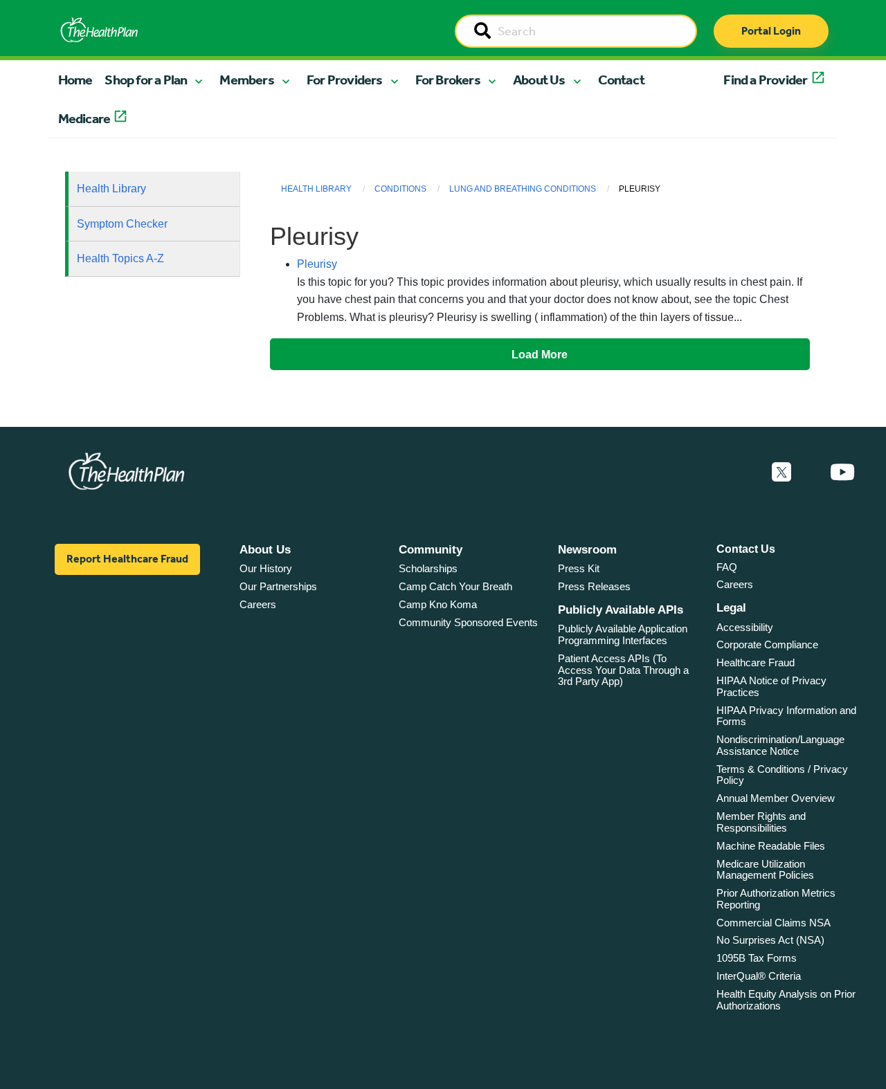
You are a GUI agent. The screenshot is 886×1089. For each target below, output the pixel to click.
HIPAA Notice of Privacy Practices (771, 686)
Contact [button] (621, 79)
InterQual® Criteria (758, 976)
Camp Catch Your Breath (455, 586)
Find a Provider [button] (765, 79)
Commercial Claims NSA (773, 922)
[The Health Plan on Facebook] (744, 472)
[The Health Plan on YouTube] (842, 472)
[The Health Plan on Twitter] (781, 472)
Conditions (400, 189)
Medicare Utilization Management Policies (765, 869)
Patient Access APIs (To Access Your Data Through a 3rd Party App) (623, 669)
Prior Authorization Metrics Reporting (775, 898)
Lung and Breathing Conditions (522, 189)
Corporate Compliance (767, 644)
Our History (265, 568)
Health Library (111, 188)
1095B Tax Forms (756, 958)
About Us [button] (539, 79)
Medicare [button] (84, 118)
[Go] (482, 32)
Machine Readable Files (770, 846)
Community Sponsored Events (468, 622)
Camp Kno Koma (438, 604)
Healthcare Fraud (755, 662)
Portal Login (771, 30)
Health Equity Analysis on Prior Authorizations (786, 1000)
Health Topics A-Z (120, 258)
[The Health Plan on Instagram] (810, 472)
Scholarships (428, 568)
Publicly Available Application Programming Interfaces (622, 634)
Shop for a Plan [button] (146, 79)
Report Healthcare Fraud (127, 558)
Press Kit (578, 568)
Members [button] (246, 79)
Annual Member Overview (775, 798)
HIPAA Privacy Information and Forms (786, 716)
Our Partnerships (278, 586)
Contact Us (745, 549)
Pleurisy (317, 264)
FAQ (726, 567)
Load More (540, 354)
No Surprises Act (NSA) (770, 940)
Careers (257, 604)
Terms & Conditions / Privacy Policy (782, 775)
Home (75, 79)
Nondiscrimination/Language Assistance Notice (780, 745)
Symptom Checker (122, 224)
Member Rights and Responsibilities (761, 822)
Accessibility (744, 627)
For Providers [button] (345, 79)
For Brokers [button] (447, 79)
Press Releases (594, 586)
